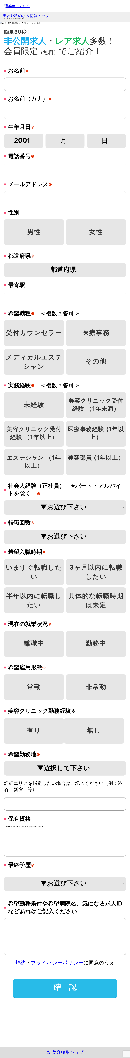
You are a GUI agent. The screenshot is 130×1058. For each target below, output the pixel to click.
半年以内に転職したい (34, 600)
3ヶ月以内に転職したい (96, 571)
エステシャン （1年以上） (34, 461)
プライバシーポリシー (57, 962)
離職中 (34, 643)
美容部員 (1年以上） (96, 457)
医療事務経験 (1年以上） (96, 432)
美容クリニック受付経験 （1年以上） (34, 432)
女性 (96, 232)
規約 (20, 962)
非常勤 (96, 687)
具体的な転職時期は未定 (96, 600)
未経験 (34, 404)
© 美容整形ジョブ (65, 1052)
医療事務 (96, 332)
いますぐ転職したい (34, 571)
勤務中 (96, 643)
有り (34, 730)
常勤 (34, 687)
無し (94, 730)
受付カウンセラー (34, 332)
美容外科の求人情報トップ (26, 15)
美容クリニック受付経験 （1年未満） (96, 404)
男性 (34, 232)
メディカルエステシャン (34, 361)
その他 (96, 361)
